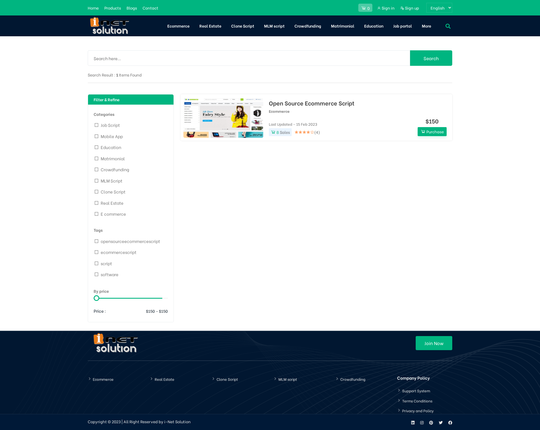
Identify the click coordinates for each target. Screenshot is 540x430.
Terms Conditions (417, 400)
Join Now (434, 343)
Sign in (388, 8)
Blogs (132, 8)
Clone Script (242, 26)
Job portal (402, 26)
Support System (416, 390)
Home (93, 8)
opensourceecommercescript (130, 241)
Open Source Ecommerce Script (311, 103)
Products (112, 8)
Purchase (435, 131)
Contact (150, 8)
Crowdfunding (307, 26)
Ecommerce (178, 26)
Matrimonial (342, 26)
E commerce (113, 214)
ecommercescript (118, 252)
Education (373, 26)
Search (431, 58)
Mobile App (112, 136)
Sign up (411, 8)
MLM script (274, 26)
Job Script (110, 125)
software (109, 274)
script (106, 263)
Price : (100, 311)
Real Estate (210, 26)
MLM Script (111, 180)
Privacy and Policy (418, 410)
